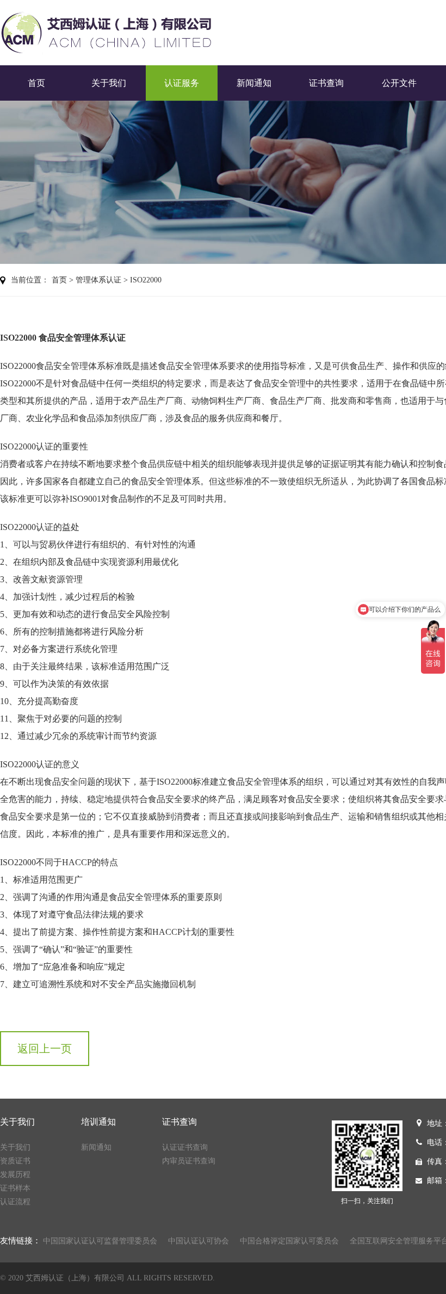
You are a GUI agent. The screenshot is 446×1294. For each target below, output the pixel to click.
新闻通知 (254, 83)
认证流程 (15, 1202)
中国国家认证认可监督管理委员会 (100, 1241)
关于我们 (108, 83)
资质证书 (15, 1161)
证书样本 (15, 1188)
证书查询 (326, 83)
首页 (36, 83)
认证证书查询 (185, 1147)
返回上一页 (44, 1049)
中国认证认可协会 (198, 1241)
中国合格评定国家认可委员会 (289, 1241)
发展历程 (15, 1174)
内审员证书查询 (188, 1161)
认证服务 (181, 83)
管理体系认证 (98, 280)
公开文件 (399, 83)
